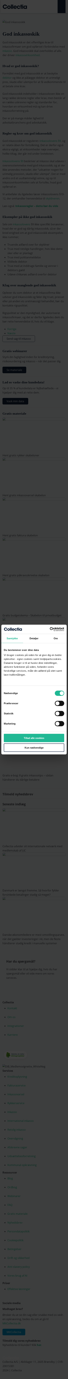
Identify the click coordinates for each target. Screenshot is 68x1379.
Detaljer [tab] (34, 638)
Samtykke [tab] (12, 638)
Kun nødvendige (34, 747)
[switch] (59, 703)
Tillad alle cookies (34, 738)
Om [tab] (56, 638)
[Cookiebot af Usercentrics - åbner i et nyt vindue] (49, 629)
